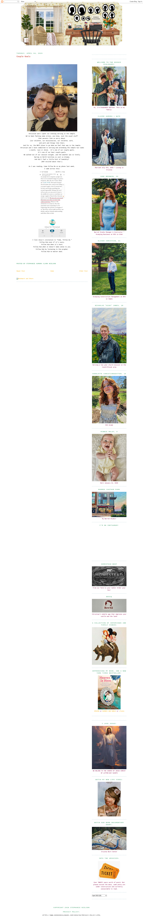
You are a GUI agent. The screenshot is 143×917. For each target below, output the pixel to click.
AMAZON (96, 711)
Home (52, 271)
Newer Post (21, 271)
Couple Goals (23, 56)
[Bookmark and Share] (25, 278)
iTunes (121, 711)
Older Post (83, 271)
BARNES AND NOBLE (109, 711)
